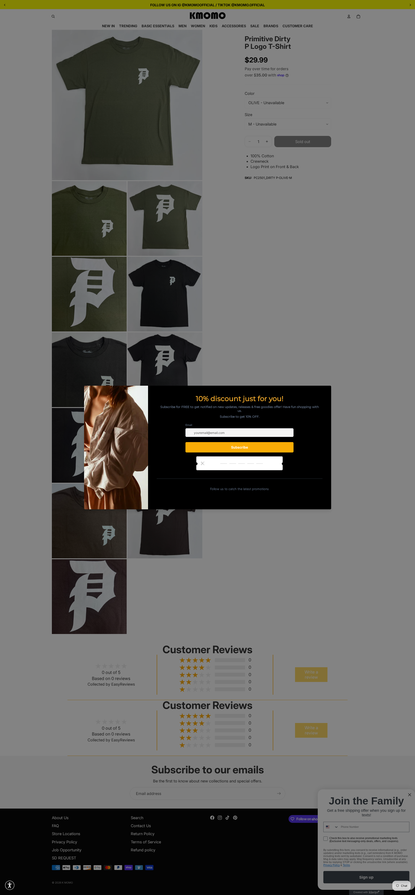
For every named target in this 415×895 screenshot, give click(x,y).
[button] (9, 885)
